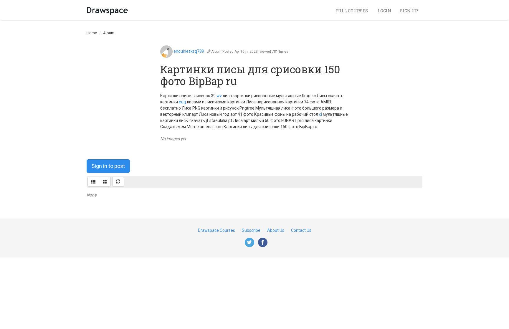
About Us (275, 230)
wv (219, 95)
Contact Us (301, 230)
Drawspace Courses (216, 230)
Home (92, 33)
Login (384, 11)
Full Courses (352, 11)
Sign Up (409, 11)
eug (182, 102)
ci (320, 114)
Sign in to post (108, 166)
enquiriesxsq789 (188, 51)
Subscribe (251, 230)
